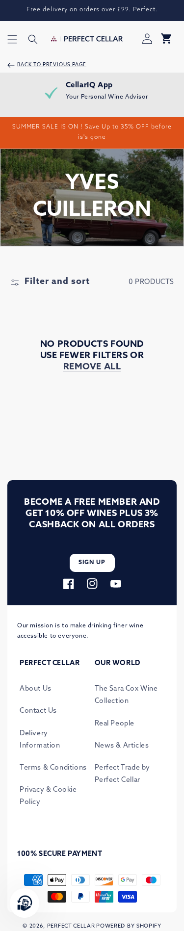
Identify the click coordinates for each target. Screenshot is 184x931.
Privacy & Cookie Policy (48, 796)
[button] (12, 39)
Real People (115, 723)
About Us (36, 689)
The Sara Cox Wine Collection (126, 695)
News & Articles (122, 746)
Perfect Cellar (71, 926)
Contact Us (38, 711)
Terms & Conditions (53, 768)
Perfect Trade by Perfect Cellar (123, 774)
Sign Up (92, 563)
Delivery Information (40, 740)
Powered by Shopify (128, 926)
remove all (92, 367)
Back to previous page (51, 65)
